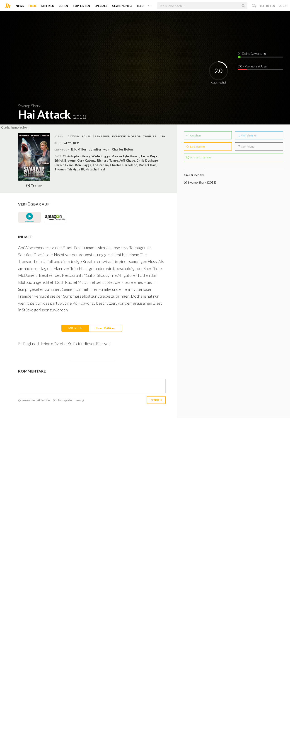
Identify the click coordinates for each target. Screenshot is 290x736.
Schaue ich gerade (200, 157)
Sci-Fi (86, 136)
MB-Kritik (75, 328)
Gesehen (195, 135)
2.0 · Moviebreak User (253, 66)
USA (162, 136)
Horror (134, 136)
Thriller (150, 136)
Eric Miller (79, 149)
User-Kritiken (105, 328)
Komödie (119, 136)
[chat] (254, 5)
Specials (101, 5)
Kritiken (47, 5)
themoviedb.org (19, 127)
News (20, 5)
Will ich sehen (249, 135)
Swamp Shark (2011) (201, 182)
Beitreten (267, 5)
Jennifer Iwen (99, 149)
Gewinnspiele (122, 5)
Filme (32, 5)
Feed (140, 5)
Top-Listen (81, 5)
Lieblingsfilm (197, 146)
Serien (63, 5)
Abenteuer (101, 136)
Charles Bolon (122, 149)
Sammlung (247, 146)
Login (283, 5)
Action (73, 136)
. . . (150, 5)
